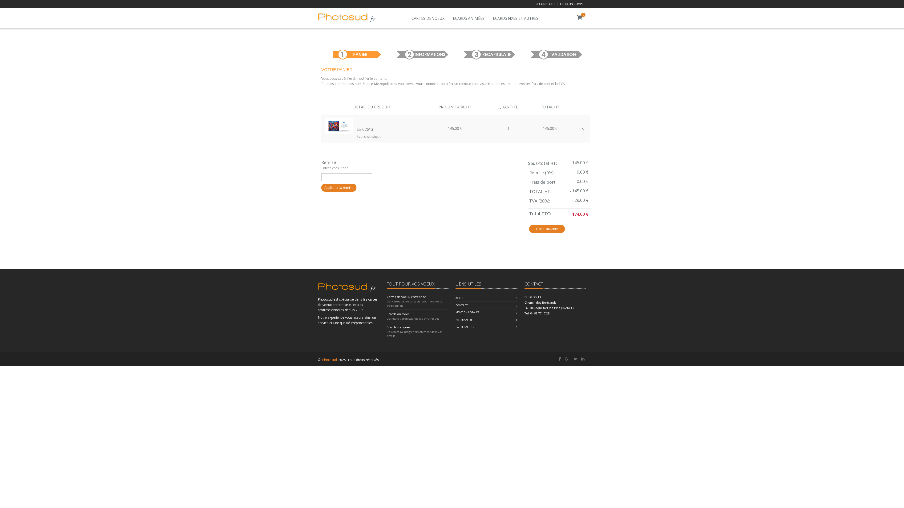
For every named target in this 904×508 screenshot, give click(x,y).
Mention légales (467, 312)
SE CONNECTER (546, 4)
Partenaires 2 (465, 327)
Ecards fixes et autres (515, 18)
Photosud (329, 359)
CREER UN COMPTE (572, 4)
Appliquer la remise (338, 187)
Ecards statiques (399, 327)
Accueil (461, 298)
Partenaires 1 (465, 319)
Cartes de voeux (428, 18)
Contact (462, 305)
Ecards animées (468, 18)
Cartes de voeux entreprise (406, 297)
